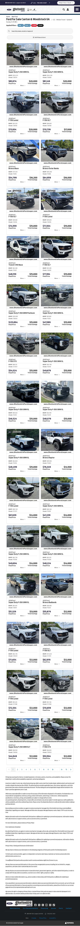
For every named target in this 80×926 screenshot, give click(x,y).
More (22, 85)
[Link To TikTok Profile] (54, 905)
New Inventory (15, 908)
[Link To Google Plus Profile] (43, 905)
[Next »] (71, 769)
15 (66, 769)
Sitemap (33, 918)
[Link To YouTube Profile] (46, 905)
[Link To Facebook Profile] (35, 905)
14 (61, 769)
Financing (44, 908)
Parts (61, 908)
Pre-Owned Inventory (30, 908)
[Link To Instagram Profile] (50, 905)
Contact (69, 908)
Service (53, 908)
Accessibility (52, 918)
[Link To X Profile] (39, 905)
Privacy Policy (42, 918)
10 (52, 769)
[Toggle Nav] (77, 9)
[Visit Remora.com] (69, 923)
